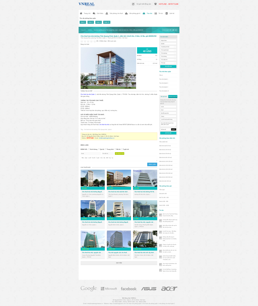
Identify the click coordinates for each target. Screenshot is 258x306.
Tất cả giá (162, 189)
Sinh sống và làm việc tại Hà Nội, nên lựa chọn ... (170, 226)
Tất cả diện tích (163, 142)
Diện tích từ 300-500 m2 (165, 177)
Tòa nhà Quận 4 (163, 87)
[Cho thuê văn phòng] (89, 288)
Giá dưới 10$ (162, 193)
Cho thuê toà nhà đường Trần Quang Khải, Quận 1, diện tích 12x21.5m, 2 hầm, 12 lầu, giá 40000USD (119, 36)
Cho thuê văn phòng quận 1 (151, 303)
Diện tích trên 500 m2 (165, 181)
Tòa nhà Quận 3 (163, 83)
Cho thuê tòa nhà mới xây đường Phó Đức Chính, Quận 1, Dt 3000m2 (156, 252)
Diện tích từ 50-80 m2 (165, 153)
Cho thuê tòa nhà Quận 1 (88, 94)
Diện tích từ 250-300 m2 (165, 173)
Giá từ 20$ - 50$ (163, 201)
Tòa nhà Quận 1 (163, 79)
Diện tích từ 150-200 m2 (165, 165)
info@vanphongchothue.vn (106, 138)
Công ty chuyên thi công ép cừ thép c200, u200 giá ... (169, 245)
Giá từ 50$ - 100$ (164, 205)
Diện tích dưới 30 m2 (165, 145)
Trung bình (110, 149)
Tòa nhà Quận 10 (164, 91)
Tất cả (161, 75)
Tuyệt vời (126, 149)
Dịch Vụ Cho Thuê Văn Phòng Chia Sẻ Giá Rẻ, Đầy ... (170, 214)
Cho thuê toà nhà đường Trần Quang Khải (95, 129)
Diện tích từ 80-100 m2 (165, 157)
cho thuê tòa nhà (104, 124)
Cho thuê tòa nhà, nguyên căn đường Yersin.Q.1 (97, 252)
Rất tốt (118, 149)
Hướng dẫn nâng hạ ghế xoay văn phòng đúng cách (170, 220)
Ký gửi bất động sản (144, 4)
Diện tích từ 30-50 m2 (165, 149)
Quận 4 (98, 22)
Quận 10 (106, 22)
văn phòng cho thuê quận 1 (167, 303)
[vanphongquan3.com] (87, 4)
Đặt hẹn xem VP (173, 96)
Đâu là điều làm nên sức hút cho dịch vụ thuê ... (169, 251)
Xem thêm (119, 262)
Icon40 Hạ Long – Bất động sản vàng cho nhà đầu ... (169, 232)
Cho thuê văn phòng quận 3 (134, 303)
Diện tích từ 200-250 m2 (165, 169)
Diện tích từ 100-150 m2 (165, 161)
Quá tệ (102, 149)
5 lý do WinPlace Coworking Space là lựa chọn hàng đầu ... (169, 271)
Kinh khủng (93, 149)
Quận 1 (83, 22)
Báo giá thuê (164, 96)
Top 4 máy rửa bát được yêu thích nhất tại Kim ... (170, 264)
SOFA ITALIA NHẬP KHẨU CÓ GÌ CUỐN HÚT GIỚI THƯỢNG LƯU (169, 257)
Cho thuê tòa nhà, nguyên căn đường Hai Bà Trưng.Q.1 (152, 222)
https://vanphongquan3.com (118, 303)
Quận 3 (91, 22)
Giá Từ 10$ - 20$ (164, 197)
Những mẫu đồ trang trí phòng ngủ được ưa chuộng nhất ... (169, 238)
